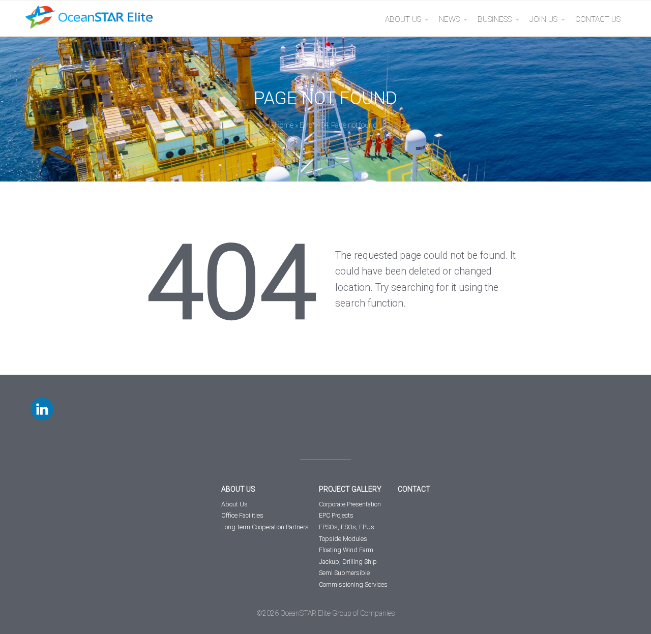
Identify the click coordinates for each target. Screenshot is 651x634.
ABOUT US (403, 19)
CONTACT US (597, 19)
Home (284, 125)
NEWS (449, 19)
